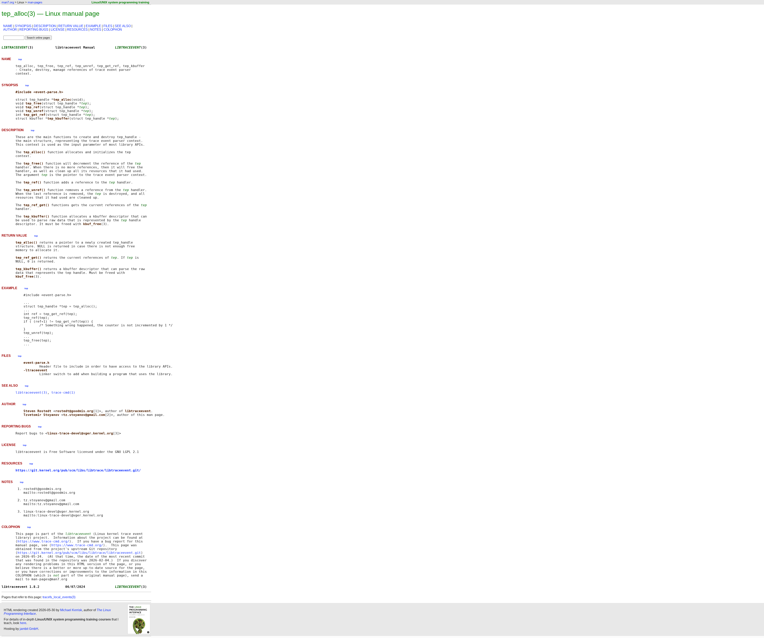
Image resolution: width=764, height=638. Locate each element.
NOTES (95, 29)
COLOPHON (113, 29)
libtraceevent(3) (31, 392)
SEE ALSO (123, 26)
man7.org (8, 2)
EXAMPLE (93, 26)
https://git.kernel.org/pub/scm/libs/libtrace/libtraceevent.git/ (78, 470)
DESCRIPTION (45, 26)
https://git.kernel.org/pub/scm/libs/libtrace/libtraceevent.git (79, 553)
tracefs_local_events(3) (59, 597)
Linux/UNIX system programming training (120, 2)
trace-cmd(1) (63, 392)
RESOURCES (77, 29)
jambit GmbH (29, 628)
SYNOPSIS (23, 26)
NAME (8, 26)
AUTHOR (10, 29)
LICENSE (58, 29)
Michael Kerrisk (71, 610)
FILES (107, 26)
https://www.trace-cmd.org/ (43, 541)
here (23, 623)
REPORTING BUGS (33, 29)
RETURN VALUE (70, 26)
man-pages (35, 2)
